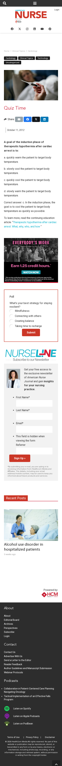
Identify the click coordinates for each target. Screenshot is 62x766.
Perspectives (11, 628)
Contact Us (9, 652)
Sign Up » (19, 458)
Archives (8, 624)
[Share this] (28, 119)
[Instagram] (27, 29)
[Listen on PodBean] (8, 723)
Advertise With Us (13, 656)
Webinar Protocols (13, 672)
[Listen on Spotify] (8, 708)
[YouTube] (42, 29)
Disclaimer (50, 737)
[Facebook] (12, 29)
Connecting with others (28, 316)
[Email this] (19, 119)
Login (56, 10)
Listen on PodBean (23, 723)
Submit (31, 332)
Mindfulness (22, 310)
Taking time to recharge (28, 326)
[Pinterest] (50, 29)
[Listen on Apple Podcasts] (8, 716)
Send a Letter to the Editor (17, 660)
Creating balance (24, 321)
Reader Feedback (13, 664)
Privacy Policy (32, 737)
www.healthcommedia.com (42, 600)
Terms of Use (13, 737)
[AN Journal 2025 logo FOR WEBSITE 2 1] (31, 17)
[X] (19, 29)
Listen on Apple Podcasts (26, 716)
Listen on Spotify (22, 708)
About (7, 615)
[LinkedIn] (34, 29)
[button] (4, 3)
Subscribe (9, 632)
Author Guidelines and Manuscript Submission (28, 668)
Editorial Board (11, 620)
